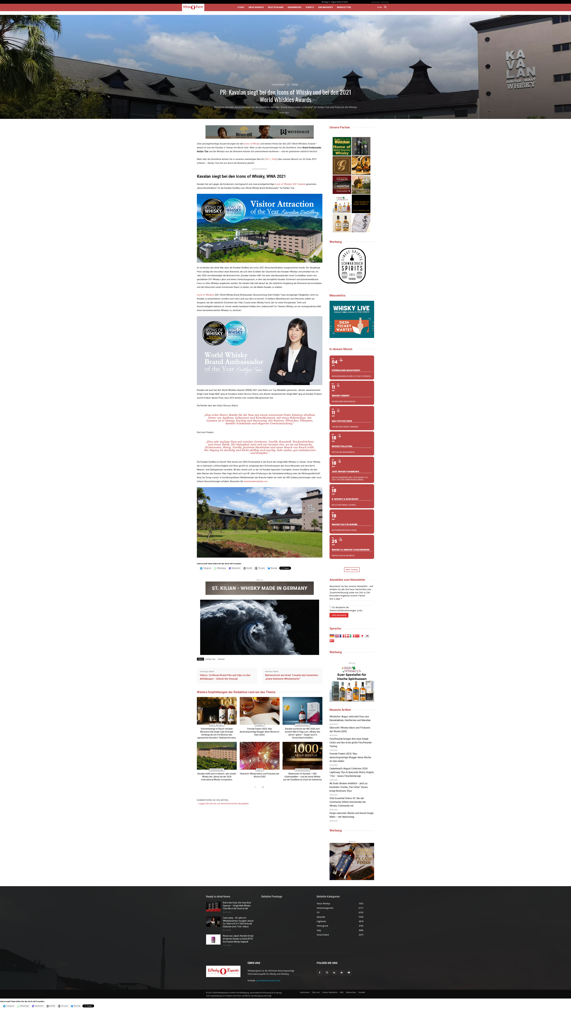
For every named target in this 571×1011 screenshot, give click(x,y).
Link (360, 610)
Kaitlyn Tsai (210, 659)
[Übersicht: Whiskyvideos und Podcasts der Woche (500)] (259, 756)
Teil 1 (268, 159)
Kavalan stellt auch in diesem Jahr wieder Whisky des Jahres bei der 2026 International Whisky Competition (216, 776)
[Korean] (367, 635)
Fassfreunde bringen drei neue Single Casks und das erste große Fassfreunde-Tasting (351, 742)
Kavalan (221, 659)
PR (288, 85)
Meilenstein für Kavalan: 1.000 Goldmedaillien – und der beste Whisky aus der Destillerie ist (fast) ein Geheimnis (302, 776)
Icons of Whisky (252, 143)
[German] (332, 635)
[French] (342, 635)
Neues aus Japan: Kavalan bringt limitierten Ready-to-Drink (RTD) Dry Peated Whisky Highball (238, 939)
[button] (383, 7)
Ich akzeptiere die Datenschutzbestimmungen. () (346, 609)
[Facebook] (320, 973)
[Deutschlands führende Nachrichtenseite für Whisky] (205, 7)
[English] (337, 635)
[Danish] (347, 635)
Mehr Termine (352, 569)
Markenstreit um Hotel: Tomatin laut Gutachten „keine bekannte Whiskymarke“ (291, 677)
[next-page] (263, 787)
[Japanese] (362, 635)
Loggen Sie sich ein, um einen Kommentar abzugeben (223, 803)
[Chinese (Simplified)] (357, 635)
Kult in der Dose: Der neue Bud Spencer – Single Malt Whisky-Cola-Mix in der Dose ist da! (237, 905)
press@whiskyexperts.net (268, 980)
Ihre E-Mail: (336, 598)
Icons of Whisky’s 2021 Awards (290, 184)
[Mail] (342, 973)
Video (259, 770)
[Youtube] (349, 973)
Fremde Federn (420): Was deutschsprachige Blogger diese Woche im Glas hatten (259, 732)
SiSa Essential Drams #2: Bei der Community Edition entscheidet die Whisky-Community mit (348, 802)
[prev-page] (256, 787)
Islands (259, 725)
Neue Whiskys (216, 725)
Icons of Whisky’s (205, 295)
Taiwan (295, 85)
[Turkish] (332, 640)
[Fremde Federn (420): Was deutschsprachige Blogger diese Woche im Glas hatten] (259, 711)
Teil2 (274, 159)
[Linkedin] (334, 973)
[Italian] (352, 635)
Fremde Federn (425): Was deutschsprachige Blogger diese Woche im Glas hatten (350, 757)
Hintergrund (278, 85)
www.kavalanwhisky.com (256, 481)
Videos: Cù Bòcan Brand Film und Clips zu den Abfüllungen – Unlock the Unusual (225, 677)
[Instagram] (327, 973)
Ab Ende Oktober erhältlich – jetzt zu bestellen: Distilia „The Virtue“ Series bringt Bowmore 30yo (349, 787)
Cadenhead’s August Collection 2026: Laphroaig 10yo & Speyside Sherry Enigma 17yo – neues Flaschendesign (352, 772)
